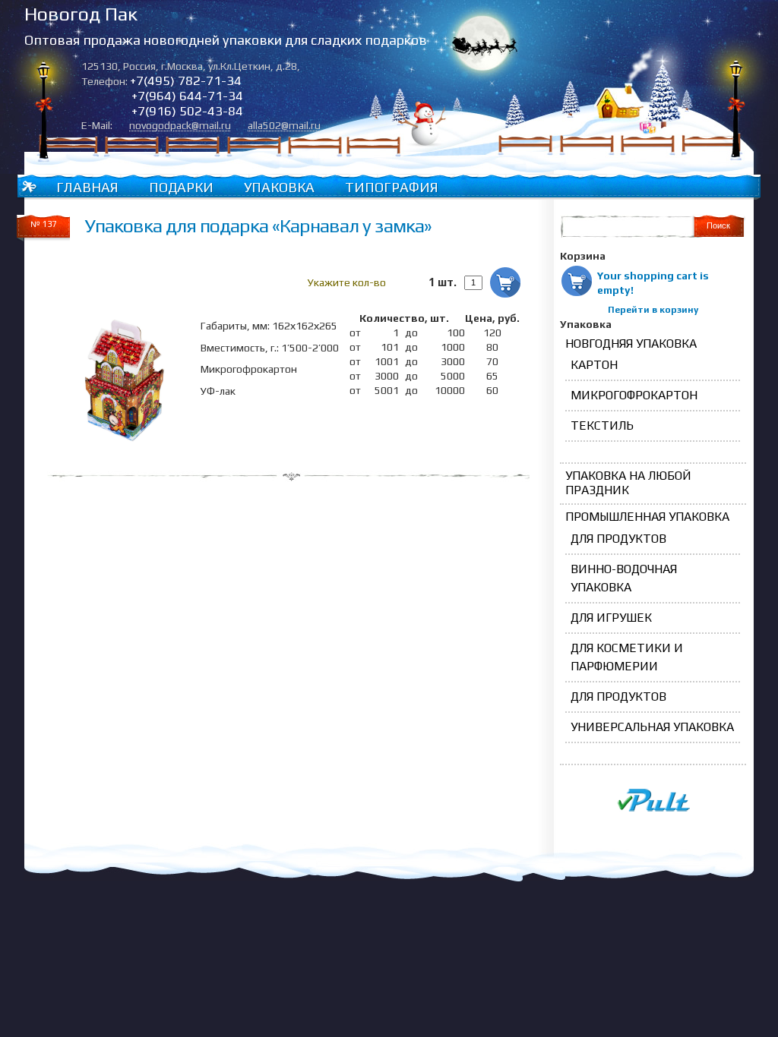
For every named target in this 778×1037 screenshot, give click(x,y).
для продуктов (618, 538)
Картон (594, 365)
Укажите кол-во (347, 282)
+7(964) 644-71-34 (187, 95)
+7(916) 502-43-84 (187, 110)
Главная (87, 187)
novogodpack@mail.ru (180, 125)
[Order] (505, 282)
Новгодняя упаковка (631, 343)
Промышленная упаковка (647, 516)
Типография (391, 187)
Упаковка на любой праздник (628, 482)
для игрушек (611, 617)
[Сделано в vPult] (653, 808)
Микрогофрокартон (634, 395)
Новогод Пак (81, 14)
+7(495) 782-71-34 (186, 80)
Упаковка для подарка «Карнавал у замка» (258, 226)
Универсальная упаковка (652, 727)
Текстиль (602, 425)
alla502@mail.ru (284, 125)
